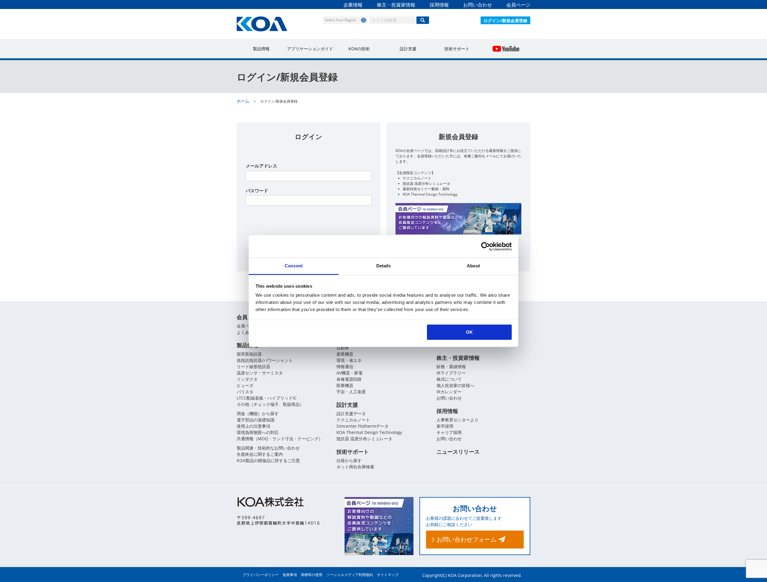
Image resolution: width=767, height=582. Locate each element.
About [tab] (473, 265)
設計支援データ (351, 413)
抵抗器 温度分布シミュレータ (364, 438)
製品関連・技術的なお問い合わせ (268, 448)
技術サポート (456, 48)
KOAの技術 (359, 48)
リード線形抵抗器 (253, 366)
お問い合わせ (477, 4)
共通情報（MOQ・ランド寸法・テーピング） (280, 438)
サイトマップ (387, 574)
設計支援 (408, 48)
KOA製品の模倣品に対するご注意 (268, 460)
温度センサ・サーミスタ (260, 373)
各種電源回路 (349, 379)
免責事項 (290, 574)
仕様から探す (349, 460)
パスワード (257, 191)
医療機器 (344, 385)
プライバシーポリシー (261, 574)
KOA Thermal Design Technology (369, 432)
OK (469, 332)
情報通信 (344, 366)
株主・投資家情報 (396, 4)
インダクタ (247, 379)
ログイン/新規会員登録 (505, 20)
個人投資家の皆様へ (455, 385)
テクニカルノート (353, 420)
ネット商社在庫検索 (355, 467)
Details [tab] (383, 265)
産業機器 (344, 354)
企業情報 (353, 4)
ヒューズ (245, 385)
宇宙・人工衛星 (351, 391)
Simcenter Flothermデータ (362, 426)
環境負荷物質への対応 (258, 432)
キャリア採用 (449, 432)
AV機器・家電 (349, 373)
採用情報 (439, 4)
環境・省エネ (349, 360)
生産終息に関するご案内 (260, 454)
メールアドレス (261, 166)
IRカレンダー (449, 391)
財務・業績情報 (451, 366)
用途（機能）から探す (258, 413)
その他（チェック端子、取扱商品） (270, 404)
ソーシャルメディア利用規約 (349, 574)
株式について (449, 379)
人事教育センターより (457, 420)
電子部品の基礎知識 (255, 420)
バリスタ (245, 391)
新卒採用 (445, 426)
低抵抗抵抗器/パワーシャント (265, 360)
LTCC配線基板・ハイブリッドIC (267, 398)
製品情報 (261, 48)
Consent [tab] (294, 265)
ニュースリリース (458, 451)
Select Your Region (340, 19)
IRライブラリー (451, 373)
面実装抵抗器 (249, 354)
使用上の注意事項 (253, 426)
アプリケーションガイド (310, 48)
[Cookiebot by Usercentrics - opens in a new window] (485, 246)
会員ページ (518, 4)
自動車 (342, 348)
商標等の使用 (311, 574)
